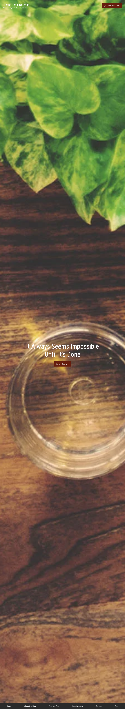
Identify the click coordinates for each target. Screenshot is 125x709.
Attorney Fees (54, 706)
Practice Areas (77, 706)
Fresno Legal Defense (16, 5)
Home (9, 706)
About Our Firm (30, 706)
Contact (99, 706)
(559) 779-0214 (113, 5)
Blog (116, 706)
